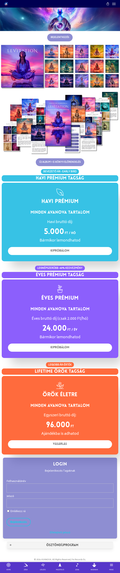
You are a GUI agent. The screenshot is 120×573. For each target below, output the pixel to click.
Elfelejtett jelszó (60, 533)
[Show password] (109, 503)
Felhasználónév (16, 481)
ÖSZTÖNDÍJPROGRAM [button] (62, 545)
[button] (114, 3)
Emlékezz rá (17, 511)
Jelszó (10, 496)
